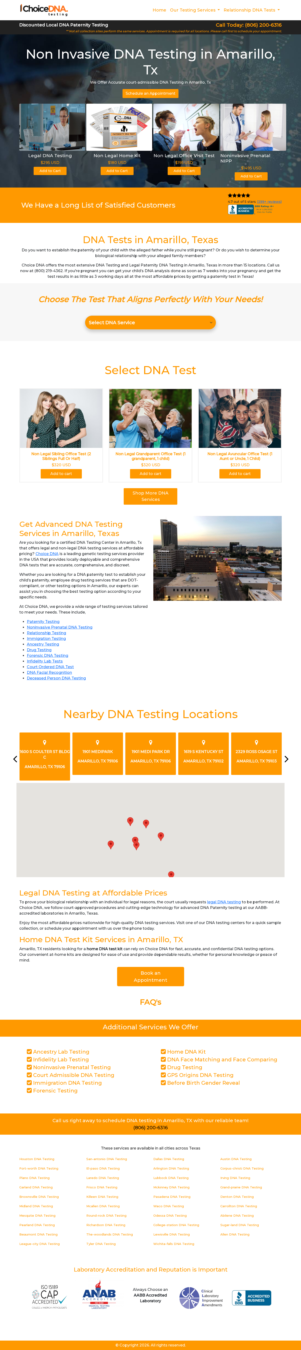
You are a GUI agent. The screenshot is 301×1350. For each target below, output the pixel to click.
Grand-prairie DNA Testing (241, 1187)
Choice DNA (47, 554)
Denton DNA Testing (237, 1197)
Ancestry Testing (43, 644)
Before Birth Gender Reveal (203, 1083)
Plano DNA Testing (34, 1178)
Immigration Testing (46, 638)
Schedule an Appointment (150, 93)
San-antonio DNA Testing (106, 1159)
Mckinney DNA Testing (171, 1187)
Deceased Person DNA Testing (56, 678)
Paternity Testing (43, 621)
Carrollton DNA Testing (238, 1206)
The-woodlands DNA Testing (109, 1234)
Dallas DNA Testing (168, 1159)
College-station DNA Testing (176, 1225)
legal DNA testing (224, 902)
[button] (130, 821)
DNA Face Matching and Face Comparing (221, 1059)
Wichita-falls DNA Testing (173, 1244)
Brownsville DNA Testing (39, 1197)
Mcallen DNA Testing (103, 1206)
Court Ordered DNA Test (50, 667)
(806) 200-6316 (150, 1127)
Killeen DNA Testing (102, 1197)
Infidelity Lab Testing (60, 1059)
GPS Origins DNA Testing (200, 1075)
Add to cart (61, 473)
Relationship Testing (46, 633)
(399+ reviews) (269, 202)
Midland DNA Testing (36, 1206)
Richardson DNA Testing (105, 1225)
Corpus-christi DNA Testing (242, 1168)
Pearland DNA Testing (37, 1225)
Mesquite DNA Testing (37, 1215)
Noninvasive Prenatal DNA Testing (59, 627)
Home (159, 10)
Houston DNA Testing (36, 1159)
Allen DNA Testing (235, 1234)
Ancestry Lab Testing (60, 1052)
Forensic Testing (55, 1091)
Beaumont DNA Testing (38, 1234)
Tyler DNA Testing (101, 1244)
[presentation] (14, 759)
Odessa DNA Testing (170, 1215)
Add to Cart (50, 170)
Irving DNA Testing (235, 1178)
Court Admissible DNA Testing (73, 1075)
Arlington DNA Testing (171, 1168)
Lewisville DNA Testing (171, 1234)
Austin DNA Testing (236, 1159)
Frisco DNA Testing (101, 1187)
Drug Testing (39, 650)
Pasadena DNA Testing (171, 1197)
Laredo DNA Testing (102, 1178)
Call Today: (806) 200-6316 (249, 25)
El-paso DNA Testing (103, 1168)
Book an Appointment (150, 976)
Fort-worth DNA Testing (38, 1168)
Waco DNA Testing (168, 1206)
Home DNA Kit (186, 1052)
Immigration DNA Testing (67, 1083)
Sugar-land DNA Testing (239, 1225)
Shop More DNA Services (150, 496)
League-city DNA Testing (39, 1244)
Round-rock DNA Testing (106, 1215)
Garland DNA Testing (36, 1187)
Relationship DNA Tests (250, 10)
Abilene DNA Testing (237, 1215)
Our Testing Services (193, 10)
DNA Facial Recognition (49, 672)
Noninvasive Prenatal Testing (71, 1067)
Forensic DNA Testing (47, 655)
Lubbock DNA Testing (171, 1178)
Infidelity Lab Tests (45, 661)
